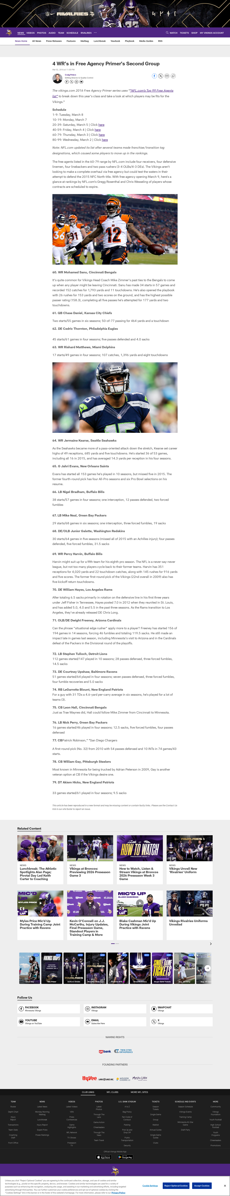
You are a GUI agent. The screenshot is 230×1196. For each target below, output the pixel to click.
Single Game (155, 1114)
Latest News (42, 1106)
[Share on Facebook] (154, 77)
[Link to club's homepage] (9, 32)
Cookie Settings (150, 1185)
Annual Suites (155, 1130)
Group (155, 1119)
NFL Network (71, 1132)
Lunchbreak (42, 1119)
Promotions (216, 1145)
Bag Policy (127, 1112)
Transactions (13, 1125)
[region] (115, 1186)
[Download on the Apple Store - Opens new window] (104, 1157)
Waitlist (156, 1125)
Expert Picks (42, 1130)
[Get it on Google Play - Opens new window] (125, 1158)
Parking (127, 1125)
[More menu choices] (95, 32)
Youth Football (216, 1119)
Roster (13, 1106)
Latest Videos (71, 1106)
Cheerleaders (99, 1127)
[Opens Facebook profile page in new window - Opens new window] (67, 82)
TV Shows (71, 1137)
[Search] (167, 32)
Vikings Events (185, 1112)
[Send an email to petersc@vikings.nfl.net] (81, 82)
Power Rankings (42, 1135)
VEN (72, 1112)
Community (216, 1106)
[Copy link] (173, 76)
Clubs (155, 1143)
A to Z (127, 1106)
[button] (113, 944)
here (101, 124)
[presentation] (211, 944)
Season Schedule (185, 1106)
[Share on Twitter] (160, 77)
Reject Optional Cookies (176, 1185)
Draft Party (185, 1130)
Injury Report (42, 1125)
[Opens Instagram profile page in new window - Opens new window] (76, 82)
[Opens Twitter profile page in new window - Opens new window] (72, 82)
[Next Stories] (207, 968)
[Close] (225, 1185)
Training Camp (185, 1117)
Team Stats (13, 1130)
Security (127, 1145)
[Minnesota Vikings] (115, 1171)
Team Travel (99, 1140)
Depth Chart (13, 1112)
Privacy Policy (118, 1192)
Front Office (13, 1143)
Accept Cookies (202, 1185)
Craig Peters (70, 75)
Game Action (99, 1122)
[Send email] (166, 77)
